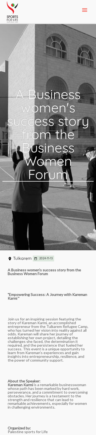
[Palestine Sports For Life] (12, 12)
